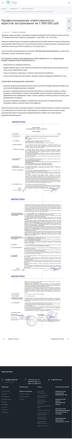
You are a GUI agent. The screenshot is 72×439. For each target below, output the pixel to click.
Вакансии (4, 410)
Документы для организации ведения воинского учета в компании (62, 411)
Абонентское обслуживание (42, 418)
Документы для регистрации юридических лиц (61, 393)
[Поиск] (69, 3)
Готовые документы (62, 387)
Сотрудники (5, 396)
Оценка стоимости (43, 410)
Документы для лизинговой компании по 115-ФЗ (62, 420)
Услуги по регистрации (41, 392)
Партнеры (4, 404)
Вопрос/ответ (23, 396)
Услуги (39, 387)
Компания (4, 387)
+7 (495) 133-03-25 (10, 380)
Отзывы (4, 402)
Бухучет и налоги (43, 426)
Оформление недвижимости (42, 422)
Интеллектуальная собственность (43, 413)
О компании (5, 391)
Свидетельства (6, 399)
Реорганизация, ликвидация (42, 396)
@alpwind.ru (57, 380)
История (4, 394)
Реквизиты (5, 412)
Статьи (21, 399)
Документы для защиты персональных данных (60, 401)
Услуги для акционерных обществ (42, 401)
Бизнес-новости (24, 394)
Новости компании (25, 391)
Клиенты (4, 407)
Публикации (23, 387)
